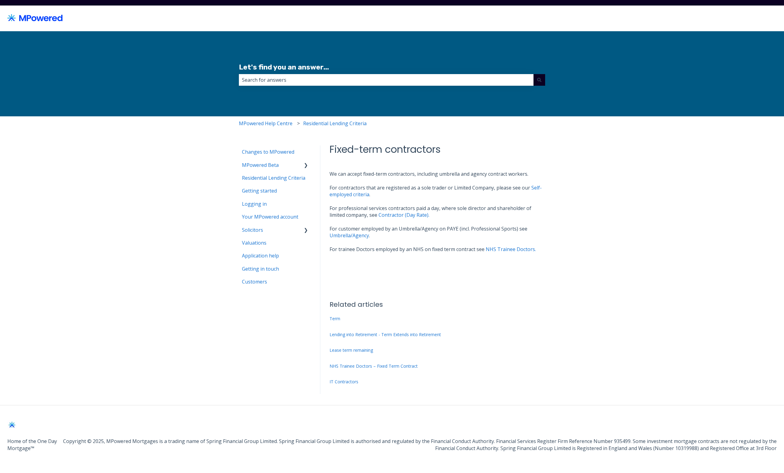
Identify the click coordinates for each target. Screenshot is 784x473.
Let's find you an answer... (284, 67)
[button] (306, 165)
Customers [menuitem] (254, 281)
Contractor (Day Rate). (404, 215)
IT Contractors (344, 382)
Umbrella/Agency (349, 235)
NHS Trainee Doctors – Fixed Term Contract (374, 366)
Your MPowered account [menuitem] (270, 216)
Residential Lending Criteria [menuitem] (273, 178)
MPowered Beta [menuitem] (260, 165)
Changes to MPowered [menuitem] (268, 151)
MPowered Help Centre (265, 123)
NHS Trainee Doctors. (511, 249)
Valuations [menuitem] (254, 242)
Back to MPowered (749, 18)
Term (335, 318)
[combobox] (386, 80)
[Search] (539, 80)
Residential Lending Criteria (335, 123)
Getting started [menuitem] (259, 190)
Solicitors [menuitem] (252, 230)
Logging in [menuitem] (254, 204)
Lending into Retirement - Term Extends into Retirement (385, 334)
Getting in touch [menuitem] (260, 268)
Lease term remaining (351, 350)
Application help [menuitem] (260, 255)
